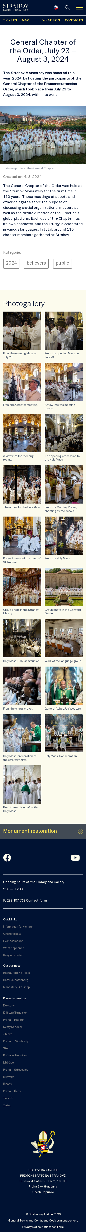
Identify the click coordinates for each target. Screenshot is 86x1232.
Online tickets (12, 934)
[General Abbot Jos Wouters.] (64, 686)
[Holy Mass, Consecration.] (64, 733)
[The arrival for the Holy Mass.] (22, 484)
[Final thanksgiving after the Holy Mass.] (22, 784)
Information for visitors (18, 926)
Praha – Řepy (12, 1091)
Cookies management (63, 1220)
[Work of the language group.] (64, 638)
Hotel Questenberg (15, 980)
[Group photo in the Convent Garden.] (64, 587)
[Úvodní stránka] (15, 7)
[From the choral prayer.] (22, 686)
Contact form (36, 900)
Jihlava (7, 1034)
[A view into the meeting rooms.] (64, 382)
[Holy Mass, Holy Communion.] (22, 638)
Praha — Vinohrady (16, 1041)
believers (36, 263)
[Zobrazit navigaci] (79, 7)
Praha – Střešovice (15, 1070)
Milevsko (8, 1077)
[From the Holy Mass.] (64, 536)
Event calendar (13, 941)
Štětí (6, 1048)
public (62, 263)
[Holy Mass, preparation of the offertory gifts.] (22, 733)
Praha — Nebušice (15, 1055)
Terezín (8, 1098)
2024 (11, 263)
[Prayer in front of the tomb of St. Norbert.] (22, 536)
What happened (13, 948)
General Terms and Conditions (28, 1220)
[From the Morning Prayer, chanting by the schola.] (64, 484)
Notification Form (53, 1227)
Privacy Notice (31, 1227)
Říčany (7, 1084)
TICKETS (10, 20)
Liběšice (8, 1062)
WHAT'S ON (51, 20)
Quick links (10, 919)
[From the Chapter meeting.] (22, 382)
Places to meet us (14, 998)
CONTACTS (74, 20)
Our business (11, 965)
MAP (25, 20)
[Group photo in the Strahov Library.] (22, 587)
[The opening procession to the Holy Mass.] (64, 433)
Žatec (7, 1105)
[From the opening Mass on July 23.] (22, 331)
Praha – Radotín (13, 1020)
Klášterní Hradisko (15, 1012)
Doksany (9, 1005)
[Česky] (56, 7)
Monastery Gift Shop (16, 987)
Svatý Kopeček (13, 1027)
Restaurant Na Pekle (16, 973)
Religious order (13, 955)
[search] (67, 7)
